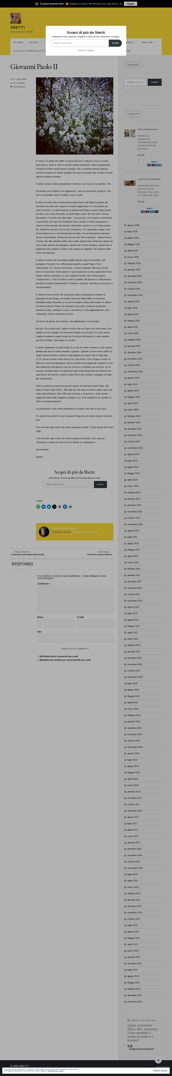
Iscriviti (115, 43)
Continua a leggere (86, 50)
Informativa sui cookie (56, 1071)
